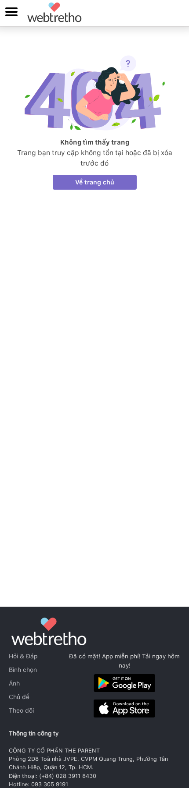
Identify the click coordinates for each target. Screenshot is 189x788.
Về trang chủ (94, 182)
